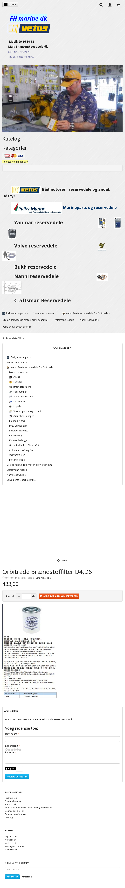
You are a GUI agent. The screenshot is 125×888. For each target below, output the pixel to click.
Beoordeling (11, 745)
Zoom (63, 560)
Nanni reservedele (37, 276)
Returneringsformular (15, 814)
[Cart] (118, 4)
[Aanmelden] (110, 4)
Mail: (9, 46)
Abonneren (12, 876)
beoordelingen (24, 577)
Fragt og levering (13, 801)
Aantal (10, 596)
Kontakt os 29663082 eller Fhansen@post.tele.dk (28, 807)
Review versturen (17, 776)
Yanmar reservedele (38, 222)
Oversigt (9, 817)
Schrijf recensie (43, 577)
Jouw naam (11, 733)
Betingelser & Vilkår (14, 811)
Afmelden (27, 876)
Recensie (9, 752)
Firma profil (10, 804)
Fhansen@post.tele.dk (32, 46)
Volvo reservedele (37, 245)
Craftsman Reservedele (42, 300)
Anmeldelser (11, 710)
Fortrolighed (11, 798)
